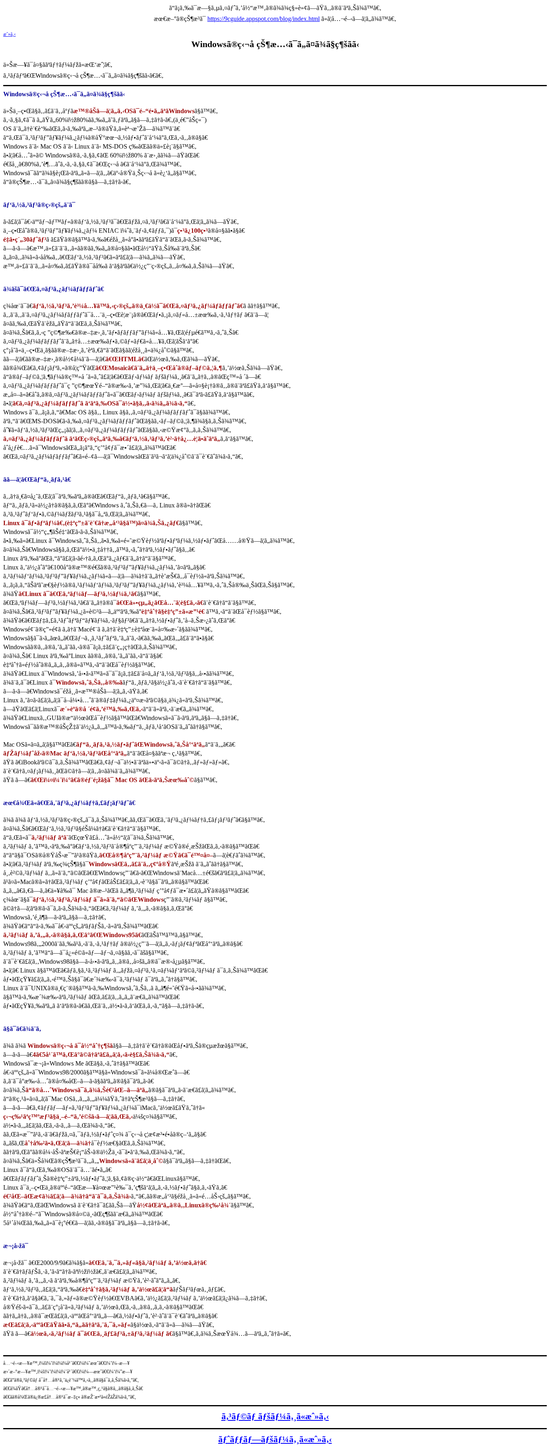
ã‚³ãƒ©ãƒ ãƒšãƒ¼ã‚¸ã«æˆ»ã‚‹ (275, 1416)
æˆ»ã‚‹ (9, 34)
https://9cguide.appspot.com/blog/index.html (263, 18)
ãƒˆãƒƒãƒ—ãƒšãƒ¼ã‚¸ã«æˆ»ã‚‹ (275, 1439)
